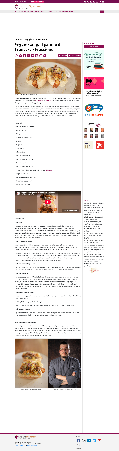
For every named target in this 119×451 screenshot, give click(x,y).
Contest (72, 11)
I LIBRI (21, 1)
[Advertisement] (59, 25)
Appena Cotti (20, 11)
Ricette (42, 11)
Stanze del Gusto (54, 11)
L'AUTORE (17, 1)
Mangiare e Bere (32, 11)
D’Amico (49, 170)
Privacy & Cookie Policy (20, 445)
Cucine (64, 11)
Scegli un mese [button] (93, 46)
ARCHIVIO (26, 1)
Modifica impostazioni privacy (34, 445)
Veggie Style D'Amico (36, 39)
